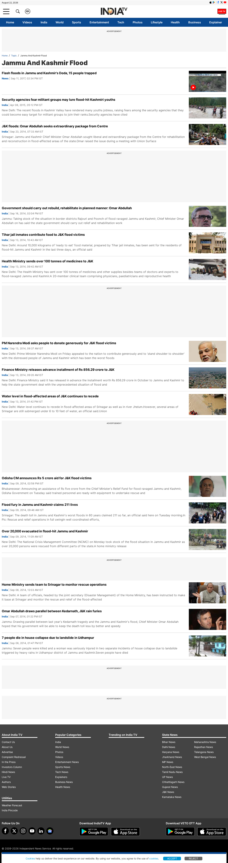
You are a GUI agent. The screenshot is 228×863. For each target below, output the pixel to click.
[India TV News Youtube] (225, 2)
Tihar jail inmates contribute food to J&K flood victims (43, 234)
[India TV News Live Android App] (93, 831)
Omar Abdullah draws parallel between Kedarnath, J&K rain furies (52, 611)
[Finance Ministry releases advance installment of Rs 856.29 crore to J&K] (207, 377)
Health (175, 22)
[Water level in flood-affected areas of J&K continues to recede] (207, 404)
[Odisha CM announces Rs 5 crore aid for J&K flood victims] (207, 486)
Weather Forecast (12, 805)
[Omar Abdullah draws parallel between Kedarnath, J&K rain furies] (207, 619)
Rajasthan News (203, 747)
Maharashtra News (205, 742)
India (44, 22)
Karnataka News (171, 796)
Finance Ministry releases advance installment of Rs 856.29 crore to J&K (58, 369)
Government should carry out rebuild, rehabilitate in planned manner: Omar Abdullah (67, 208)
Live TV (6, 776)
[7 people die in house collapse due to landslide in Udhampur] (207, 645)
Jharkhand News (172, 756)
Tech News (61, 771)
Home (10, 22)
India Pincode (10, 810)
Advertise (7, 751)
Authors (6, 781)
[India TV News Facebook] (218, 2)
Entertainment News (67, 761)
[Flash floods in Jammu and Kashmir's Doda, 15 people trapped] (207, 81)
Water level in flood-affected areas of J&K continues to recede (50, 396)
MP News (167, 761)
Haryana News (170, 751)
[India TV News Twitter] (221, 2)
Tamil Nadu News (172, 771)
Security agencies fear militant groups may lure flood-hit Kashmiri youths (58, 99)
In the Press (8, 761)
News (5, 78)
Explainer (215, 22)
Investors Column (12, 766)
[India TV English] (114, 11)
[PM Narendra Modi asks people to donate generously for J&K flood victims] (207, 351)
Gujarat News (170, 786)
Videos (27, 22)
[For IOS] (211, 831)
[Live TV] (221, 11)
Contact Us (8, 742)
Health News (62, 786)
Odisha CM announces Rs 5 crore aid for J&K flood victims (47, 478)
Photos (137, 22)
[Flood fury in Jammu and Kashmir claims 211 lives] (207, 512)
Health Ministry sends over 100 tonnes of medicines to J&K (47, 261)
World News (62, 747)
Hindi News (8, 771)
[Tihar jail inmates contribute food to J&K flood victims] (207, 242)
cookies (153, 858)
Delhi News (168, 747)
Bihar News (168, 742)
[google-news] (49, 830)
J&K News (168, 791)
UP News (167, 776)
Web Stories (9, 786)
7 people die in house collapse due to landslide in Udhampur (48, 638)
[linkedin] (41, 830)
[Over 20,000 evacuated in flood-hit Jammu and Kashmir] (207, 539)
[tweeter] (14, 830)
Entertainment (99, 22)
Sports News (62, 766)
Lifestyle (156, 22)
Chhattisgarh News (173, 781)
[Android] (214, 2)
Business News (64, 781)
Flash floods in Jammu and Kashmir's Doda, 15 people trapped (49, 73)
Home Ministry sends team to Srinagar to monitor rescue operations (54, 584)
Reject (193, 858)
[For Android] (180, 831)
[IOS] (210, 2)
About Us (7, 747)
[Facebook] (5, 830)
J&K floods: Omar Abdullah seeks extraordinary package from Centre (55, 126)
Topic (14, 55)
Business (194, 22)
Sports (76, 22)
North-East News (172, 766)
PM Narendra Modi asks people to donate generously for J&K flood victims (59, 343)
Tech (120, 22)
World (60, 22)
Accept (172, 858)
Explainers (61, 776)
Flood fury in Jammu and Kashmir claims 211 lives (40, 504)
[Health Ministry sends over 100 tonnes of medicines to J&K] (207, 269)
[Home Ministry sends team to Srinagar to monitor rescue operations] (207, 592)
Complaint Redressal (14, 756)
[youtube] (32, 830)
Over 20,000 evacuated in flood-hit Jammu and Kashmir (45, 531)
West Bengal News (205, 756)
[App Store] (125, 831)
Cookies (30, 858)
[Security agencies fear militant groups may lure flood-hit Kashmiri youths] (207, 107)
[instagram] (23, 830)
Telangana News (204, 751)
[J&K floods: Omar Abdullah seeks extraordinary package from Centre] (207, 134)
